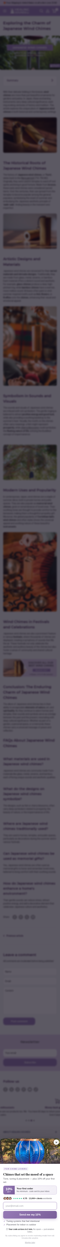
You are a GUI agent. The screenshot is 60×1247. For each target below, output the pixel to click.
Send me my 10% (30, 1214)
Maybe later (30, 1243)
